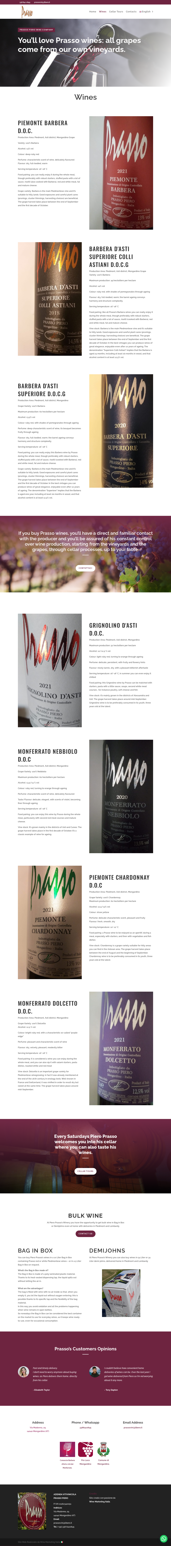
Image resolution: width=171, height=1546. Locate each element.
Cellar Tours (116, 12)
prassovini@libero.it (133, 1427)
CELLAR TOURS (85, 1171)
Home (92, 12)
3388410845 (85, 1427)
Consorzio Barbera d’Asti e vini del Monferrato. (67, 1464)
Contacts (131, 12)
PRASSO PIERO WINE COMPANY (36, 30)
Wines (102, 12)
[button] (163, 1538)
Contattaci (85, 568)
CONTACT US (86, 1234)
